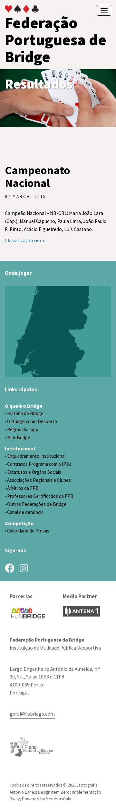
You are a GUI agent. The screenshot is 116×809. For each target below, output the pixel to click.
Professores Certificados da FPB (40, 496)
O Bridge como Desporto (32, 421)
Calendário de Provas (28, 531)
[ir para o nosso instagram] (24, 568)
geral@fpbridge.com (32, 714)
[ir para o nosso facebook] (10, 568)
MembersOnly (58, 799)
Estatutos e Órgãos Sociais (34, 472)
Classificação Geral (25, 240)
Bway (15, 799)
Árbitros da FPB (23, 488)
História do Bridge (25, 413)
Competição (19, 523)
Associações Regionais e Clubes (39, 480)
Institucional (20, 448)
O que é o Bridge (24, 406)
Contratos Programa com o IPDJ (39, 464)
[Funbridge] (28, 613)
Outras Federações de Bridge (36, 504)
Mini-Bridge (18, 437)
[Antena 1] (81, 611)
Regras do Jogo (22, 429)
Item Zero (60, 792)
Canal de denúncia (25, 512)
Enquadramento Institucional (36, 456)
